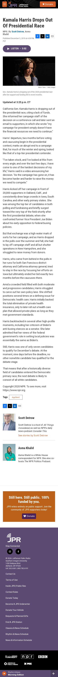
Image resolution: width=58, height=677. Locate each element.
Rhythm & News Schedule (17, 634)
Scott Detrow (18, 31)
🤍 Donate (29, 516)
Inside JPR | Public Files (16, 586)
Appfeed (16, 397)
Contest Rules (12, 592)
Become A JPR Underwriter (18, 604)
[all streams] (54, 673)
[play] (4, 673)
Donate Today (12, 598)
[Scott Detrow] (9, 422)
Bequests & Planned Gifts (17, 616)
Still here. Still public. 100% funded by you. (29, 499)
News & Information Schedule (19, 640)
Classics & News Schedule (17, 628)
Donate (49, 4)
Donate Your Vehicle (15, 610)
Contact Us (10, 574)
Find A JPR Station (14, 622)
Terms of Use (12, 580)
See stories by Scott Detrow (33, 435)
